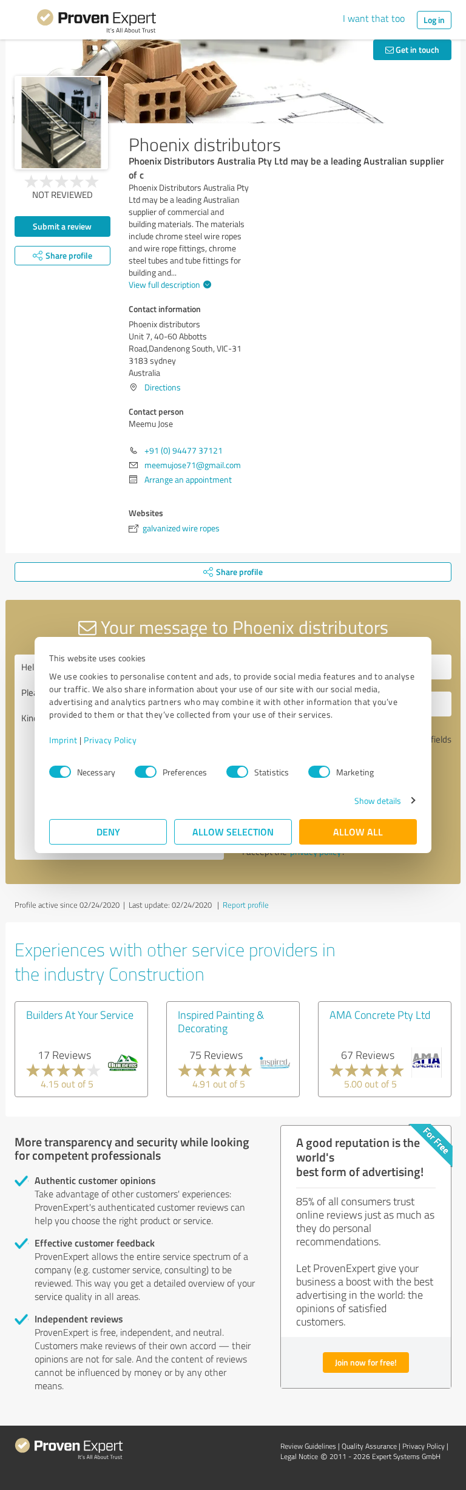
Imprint (63, 740)
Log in (434, 20)
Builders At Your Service (79, 1014)
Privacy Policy (110, 740)
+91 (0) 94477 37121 (183, 450)
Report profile (246, 904)
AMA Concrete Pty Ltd (379, 1014)
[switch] (146, 772)
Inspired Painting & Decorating (221, 1021)
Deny (108, 832)
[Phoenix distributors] (61, 122)
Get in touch (416, 49)
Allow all (358, 832)
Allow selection (233, 832)
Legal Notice (299, 1456)
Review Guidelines (308, 1446)
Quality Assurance (369, 1446)
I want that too (374, 18)
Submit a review (62, 226)
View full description (164, 284)
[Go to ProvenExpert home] (96, 23)
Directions (162, 387)
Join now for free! (366, 1362)
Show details (377, 800)
